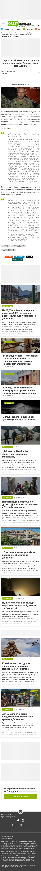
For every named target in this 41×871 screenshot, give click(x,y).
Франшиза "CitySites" (8, 817)
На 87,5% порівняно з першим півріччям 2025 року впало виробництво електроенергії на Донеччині (19, 314)
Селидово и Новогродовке (16, 633)
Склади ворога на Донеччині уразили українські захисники (19, 418)
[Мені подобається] (39, 72)
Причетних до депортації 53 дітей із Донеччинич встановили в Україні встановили (20, 504)
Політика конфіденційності (10, 865)
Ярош (5, 246)
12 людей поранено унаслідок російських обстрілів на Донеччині (18, 555)
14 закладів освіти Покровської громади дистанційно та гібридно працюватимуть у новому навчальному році (20, 359)
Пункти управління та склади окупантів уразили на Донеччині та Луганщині (19, 605)
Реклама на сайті (6, 814)
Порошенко (19, 246)
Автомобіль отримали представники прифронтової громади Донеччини (17, 717)
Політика (4, 73)
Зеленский (8, 250)
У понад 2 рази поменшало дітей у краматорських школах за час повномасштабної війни (20, 390)
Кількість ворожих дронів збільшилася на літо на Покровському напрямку (16, 666)
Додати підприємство (20, 796)
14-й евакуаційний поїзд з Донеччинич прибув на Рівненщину (16, 454)
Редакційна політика (15, 867)
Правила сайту (24, 865)
